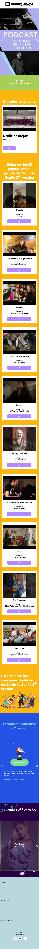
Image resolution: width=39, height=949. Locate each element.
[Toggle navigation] (3, 4)
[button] (37, 41)
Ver (9, 148)
